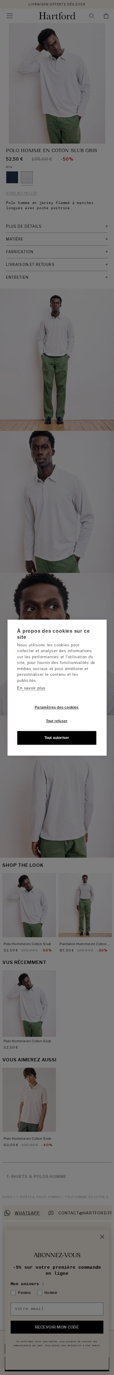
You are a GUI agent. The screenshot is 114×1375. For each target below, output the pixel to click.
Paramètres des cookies (56, 707)
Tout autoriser (56, 738)
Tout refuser (56, 721)
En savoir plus (31, 688)
